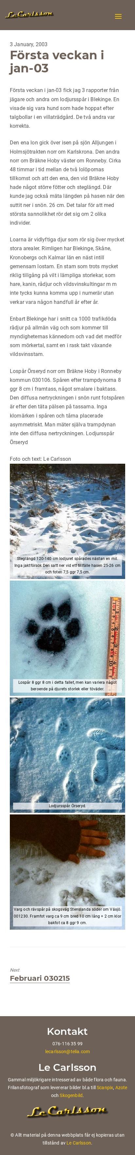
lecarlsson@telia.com (67, 1051)
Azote (121, 1087)
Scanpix (105, 1087)
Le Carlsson (79, 1143)
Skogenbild (71, 1095)
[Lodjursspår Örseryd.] (67, 755)
